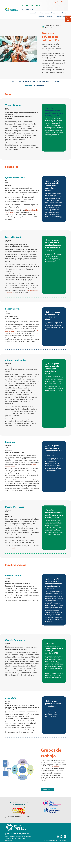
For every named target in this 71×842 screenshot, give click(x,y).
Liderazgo (28, 85)
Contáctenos (8, 840)
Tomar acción (61, 17)
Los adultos (49, 17)
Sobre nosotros (15, 81)
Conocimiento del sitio (59, 840)
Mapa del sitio (21, 838)
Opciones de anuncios (24, 836)
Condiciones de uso (10, 838)
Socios (40, 17)
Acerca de (33, 13)
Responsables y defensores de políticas (53, 13)
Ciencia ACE (57, 81)
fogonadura (55, 766)
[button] (67, 2)
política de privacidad (11, 836)
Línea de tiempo (29, 81)
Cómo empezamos (43, 81)
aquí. (13, 548)
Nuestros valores (40, 85)
